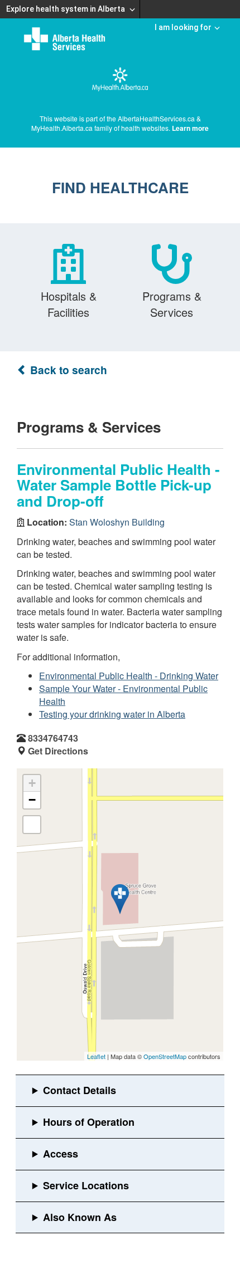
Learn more (190, 128)
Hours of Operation (89, 1122)
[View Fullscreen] (31, 824)
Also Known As (80, 1217)
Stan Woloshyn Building (117, 522)
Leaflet (96, 1056)
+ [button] (32, 783)
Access (60, 1153)
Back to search (67, 369)
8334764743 (53, 738)
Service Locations (86, 1185)
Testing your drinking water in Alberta (112, 714)
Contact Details (79, 1090)
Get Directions (58, 750)
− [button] (32, 800)
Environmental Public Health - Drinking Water (128, 675)
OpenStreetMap (164, 1056)
